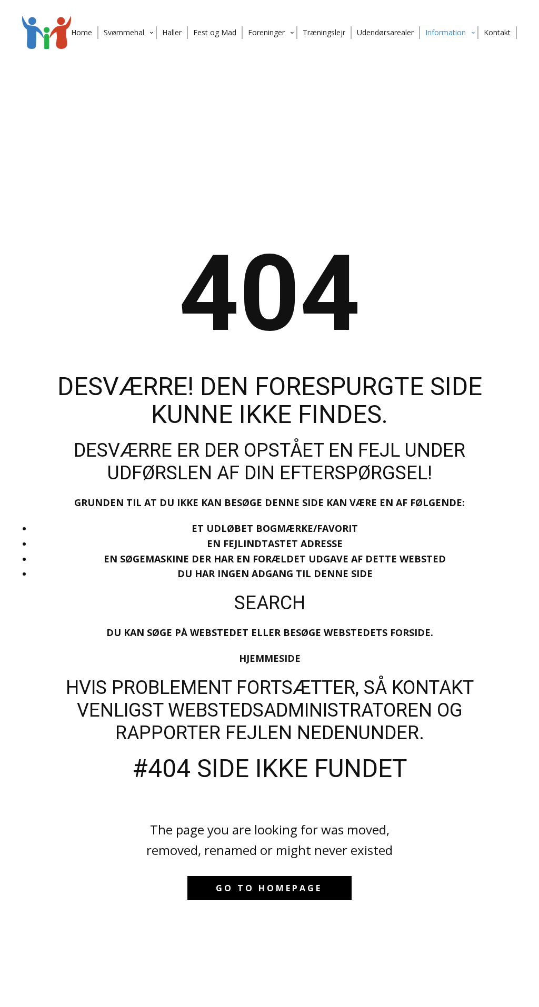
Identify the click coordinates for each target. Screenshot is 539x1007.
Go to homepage (269, 888)
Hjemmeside (270, 658)
